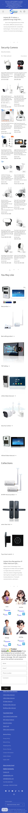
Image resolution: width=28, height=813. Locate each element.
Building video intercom (9, 708)
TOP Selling (4, 366)
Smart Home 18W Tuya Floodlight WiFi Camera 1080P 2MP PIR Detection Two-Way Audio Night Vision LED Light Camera (7, 233)
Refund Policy (6, 742)
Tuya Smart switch (6, 554)
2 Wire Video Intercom (9, 698)
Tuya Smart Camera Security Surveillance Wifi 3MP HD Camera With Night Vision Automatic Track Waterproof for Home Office (20, 233)
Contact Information (8, 752)
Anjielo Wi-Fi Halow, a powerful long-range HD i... (13, 18)
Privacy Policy (6, 738)
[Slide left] (10, 42)
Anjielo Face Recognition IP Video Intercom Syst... (13, 562)
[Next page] (18, 269)
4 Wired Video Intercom (8, 455)
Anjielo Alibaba (7, 756)
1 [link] (9, 269)
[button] (3, 11)
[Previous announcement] (3, 4)
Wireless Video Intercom (9, 704)
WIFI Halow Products (8, 719)
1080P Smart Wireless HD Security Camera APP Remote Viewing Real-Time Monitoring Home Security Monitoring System (20, 126)
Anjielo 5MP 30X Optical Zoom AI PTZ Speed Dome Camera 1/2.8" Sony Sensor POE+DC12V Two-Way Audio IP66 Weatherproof (7, 75)
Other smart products (8, 729)
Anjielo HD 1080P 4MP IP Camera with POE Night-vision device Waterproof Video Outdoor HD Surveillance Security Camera (20, 177)
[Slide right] (17, 42)
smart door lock (5, 524)
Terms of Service (7, 749)
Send (6, 688)
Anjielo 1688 (6, 759)
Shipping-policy (7, 745)
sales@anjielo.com (8, 775)
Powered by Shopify (22, 812)
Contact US (6, 772)
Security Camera (6, 426)
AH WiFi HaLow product (8, 494)
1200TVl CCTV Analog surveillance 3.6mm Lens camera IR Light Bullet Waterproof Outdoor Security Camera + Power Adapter (7, 177)
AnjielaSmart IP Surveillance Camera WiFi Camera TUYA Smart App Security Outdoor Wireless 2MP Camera (7, 257)
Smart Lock (6, 726)
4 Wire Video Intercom (9, 695)
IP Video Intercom (7, 701)
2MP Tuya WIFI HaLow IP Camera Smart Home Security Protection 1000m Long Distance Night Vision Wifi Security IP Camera (7, 99)
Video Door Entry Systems (10, 691)
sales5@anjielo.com (8, 778)
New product (5, 306)
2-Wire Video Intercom (7, 396)
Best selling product (7, 336)
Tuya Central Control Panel (10, 716)
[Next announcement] (25, 4)
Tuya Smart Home (8, 713)
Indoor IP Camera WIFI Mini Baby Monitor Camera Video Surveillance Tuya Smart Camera (20, 257)
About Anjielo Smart (8, 765)
